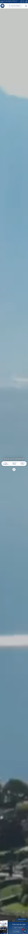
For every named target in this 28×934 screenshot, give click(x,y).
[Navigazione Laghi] (2, 5)
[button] (22, 1)
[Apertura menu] (26, 5)
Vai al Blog (16, 931)
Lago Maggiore (5, 463)
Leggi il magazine (18, 927)
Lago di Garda (14, 463)
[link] (14, 469)
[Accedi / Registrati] (26, 1)
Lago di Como (22, 463)
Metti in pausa (22, 919)
